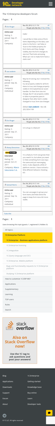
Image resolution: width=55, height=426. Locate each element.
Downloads (7, 387)
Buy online (32, 393)
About (5, 404)
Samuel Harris (12, 185)
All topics (9, 230)
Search (8, 310)
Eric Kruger (10, 27)
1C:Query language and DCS (18, 255)
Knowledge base (35, 387)
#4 (49, 146)
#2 (49, 70)
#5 (49, 183)
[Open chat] (49, 413)
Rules (7, 304)
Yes (44, 28)
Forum (5, 398)
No (49, 28)
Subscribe (7, 213)
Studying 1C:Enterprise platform (20, 273)
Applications (10, 284)
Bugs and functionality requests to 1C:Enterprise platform (27, 267)
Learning (9, 294)
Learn (30, 398)
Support (6, 393)
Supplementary (11, 289)
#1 (49, 25)
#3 (49, 119)
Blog (4, 375)
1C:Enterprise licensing (16, 245)
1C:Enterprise (33, 375)
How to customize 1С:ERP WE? (18, 279)
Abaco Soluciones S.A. (12, 168)
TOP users (9, 299)
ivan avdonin (11, 71)
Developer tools (34, 404)
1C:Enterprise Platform (15, 235)
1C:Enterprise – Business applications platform (26, 240)
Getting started (34, 381)
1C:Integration (12, 250)
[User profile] (11, 152)
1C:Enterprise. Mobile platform (19, 261)
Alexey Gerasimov (13, 147)
